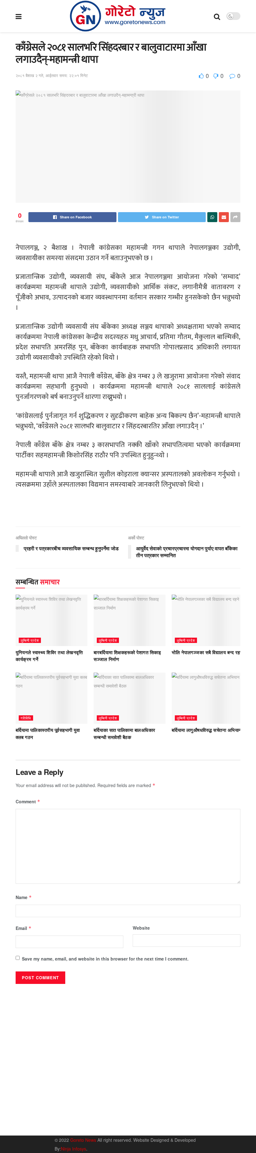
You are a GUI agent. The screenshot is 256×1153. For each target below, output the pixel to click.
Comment (28, 801)
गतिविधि (26, 717)
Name (24, 897)
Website (141, 928)
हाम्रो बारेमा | (181, 1111)
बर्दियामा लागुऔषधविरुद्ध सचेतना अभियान (207, 730)
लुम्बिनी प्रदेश (30, 640)
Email (24, 928)
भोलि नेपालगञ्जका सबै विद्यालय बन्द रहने (207, 652)
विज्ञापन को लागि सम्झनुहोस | (193, 1119)
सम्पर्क (201, 1111)
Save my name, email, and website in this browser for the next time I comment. (105, 959)
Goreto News (83, 1140)
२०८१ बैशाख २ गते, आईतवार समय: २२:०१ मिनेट (52, 75)
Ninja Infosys (73, 1149)
